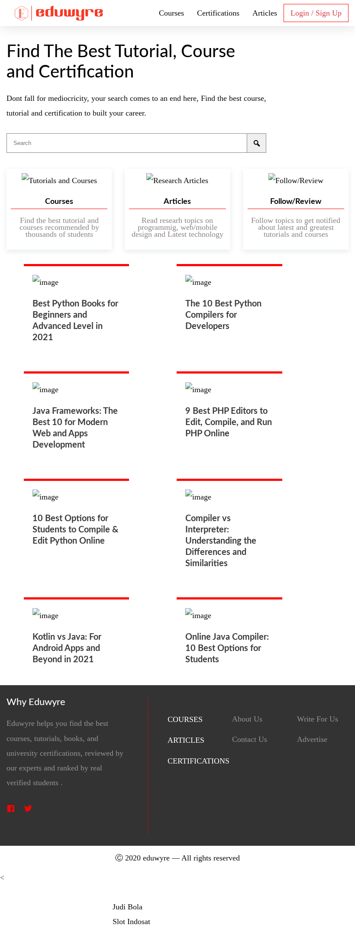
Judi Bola (127, 906)
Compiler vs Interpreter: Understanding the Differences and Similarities (220, 541)
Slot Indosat (131, 921)
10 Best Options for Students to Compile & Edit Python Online (75, 529)
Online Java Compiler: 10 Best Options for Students (227, 648)
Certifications (218, 13)
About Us (247, 719)
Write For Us (317, 719)
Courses (171, 13)
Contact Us (249, 739)
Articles (264, 13)
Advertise (312, 739)
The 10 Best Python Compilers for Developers (223, 315)
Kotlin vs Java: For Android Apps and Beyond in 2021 (66, 648)
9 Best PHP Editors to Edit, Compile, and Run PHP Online (228, 422)
